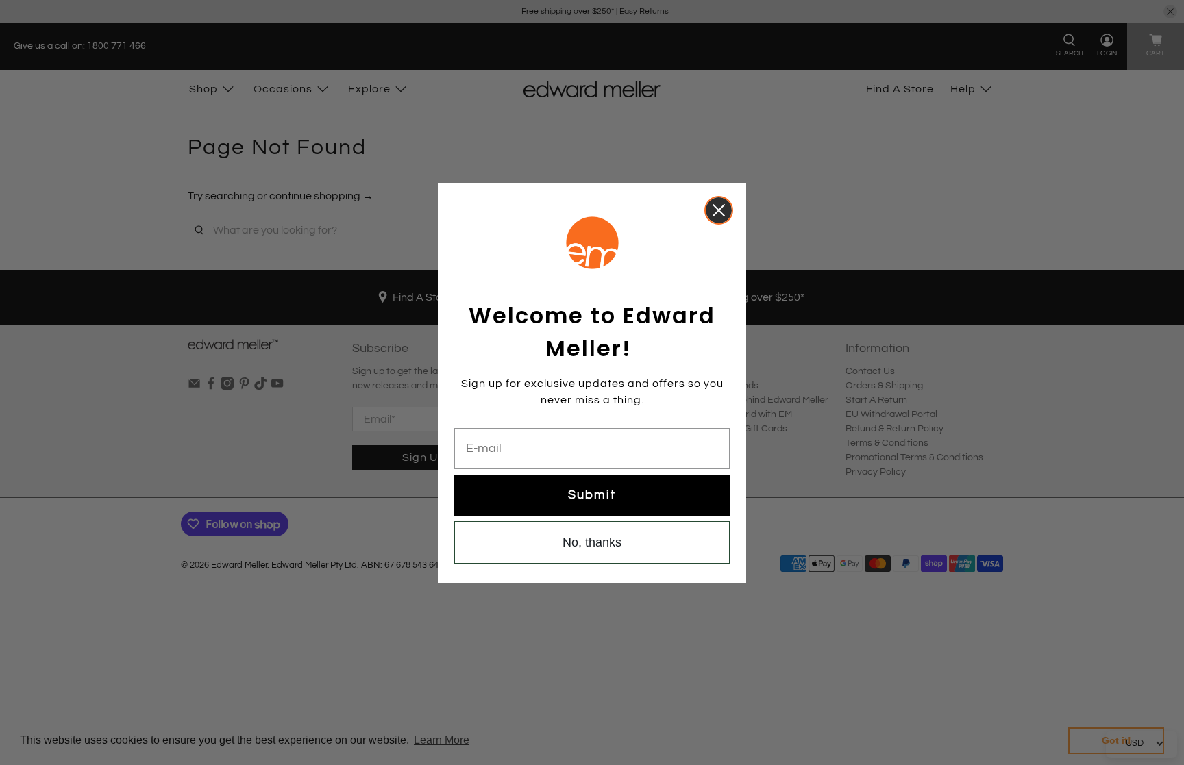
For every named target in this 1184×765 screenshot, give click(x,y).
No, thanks (592, 542)
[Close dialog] (718, 210)
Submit (592, 494)
